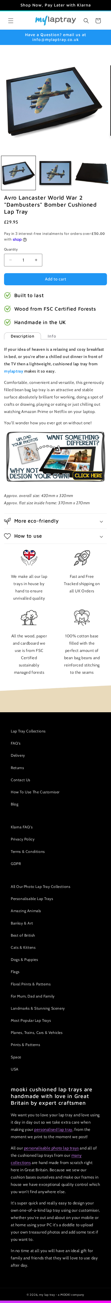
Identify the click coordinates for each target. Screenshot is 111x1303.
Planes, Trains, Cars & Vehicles (37, 1032)
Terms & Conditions (28, 851)
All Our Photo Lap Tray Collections (40, 886)
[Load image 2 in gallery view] (55, 173)
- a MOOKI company (70, 1295)
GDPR (16, 863)
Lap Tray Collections (28, 731)
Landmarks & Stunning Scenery (38, 1008)
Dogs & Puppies (24, 959)
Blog (14, 804)
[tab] (22, 336)
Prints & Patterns (25, 1044)
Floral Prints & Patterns (31, 984)
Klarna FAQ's (22, 827)
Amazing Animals (26, 910)
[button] (11, 21)
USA (15, 1069)
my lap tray (47, 1295)
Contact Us (20, 779)
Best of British (23, 935)
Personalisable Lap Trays (32, 898)
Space (16, 1057)
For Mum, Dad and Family (33, 996)
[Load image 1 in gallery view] (18, 173)
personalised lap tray (53, 1129)
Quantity (11, 249)
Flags (15, 971)
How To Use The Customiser (35, 792)
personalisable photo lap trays (51, 1148)
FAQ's (16, 743)
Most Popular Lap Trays (31, 1020)
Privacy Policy (22, 839)
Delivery (18, 755)
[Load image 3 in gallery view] (92, 173)
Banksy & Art (22, 923)
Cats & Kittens (23, 947)
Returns (17, 767)
